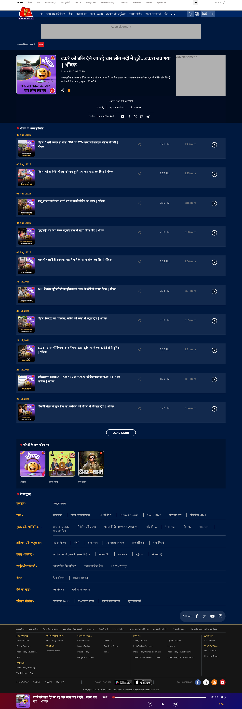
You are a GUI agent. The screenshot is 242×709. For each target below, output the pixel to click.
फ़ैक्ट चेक (170, 527)
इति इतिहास (138, 543)
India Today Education (26, 651)
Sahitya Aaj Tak (140, 640)
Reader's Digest (111, 646)
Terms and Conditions (139, 628)
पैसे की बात (82, 14)
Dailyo (36, 682)
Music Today (83, 651)
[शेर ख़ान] (91, 463)
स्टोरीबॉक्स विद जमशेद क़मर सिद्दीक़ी (71, 554)
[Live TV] (204, 13)
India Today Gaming (25, 667)
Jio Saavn (136, 107)
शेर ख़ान (82, 482)
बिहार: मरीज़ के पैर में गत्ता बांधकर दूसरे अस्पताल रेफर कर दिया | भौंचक (75, 172)
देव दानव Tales (61, 601)
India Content (210, 650)
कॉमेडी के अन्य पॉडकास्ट (36, 444)
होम (41, 14)
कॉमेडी (32, 44)
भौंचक (41, 44)
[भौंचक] (32, 463)
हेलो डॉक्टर (59, 578)
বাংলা (38, 2)
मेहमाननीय (104, 554)
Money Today (83, 646)
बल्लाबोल (57, 515)
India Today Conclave (143, 646)
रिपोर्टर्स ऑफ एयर (87, 527)
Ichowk (48, 682)
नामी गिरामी (158, 543)
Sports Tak (161, 2)
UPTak (149, 2)
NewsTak (137, 2)
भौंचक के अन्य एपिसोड (31, 128)
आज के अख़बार (61, 527)
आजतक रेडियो (22, 44)
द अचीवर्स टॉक (86, 601)
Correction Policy (160, 628)
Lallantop (124, 2)
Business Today (107, 2)
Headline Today (211, 656)
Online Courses (23, 646)
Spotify (100, 107)
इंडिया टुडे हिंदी (65, 2)
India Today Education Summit (181, 657)
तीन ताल (53, 482)
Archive (60, 682)
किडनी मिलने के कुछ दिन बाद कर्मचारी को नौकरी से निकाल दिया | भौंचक (76, 406)
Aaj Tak (19, 2)
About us (20, 628)
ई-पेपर (30, 2)
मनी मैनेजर (58, 589)
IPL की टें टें (104, 515)
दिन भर (187, 527)
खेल (166, 14)
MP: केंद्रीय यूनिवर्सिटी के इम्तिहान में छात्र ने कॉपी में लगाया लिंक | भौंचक (77, 289)
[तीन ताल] (62, 463)
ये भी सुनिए (25, 494)
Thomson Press (53, 650)
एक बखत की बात (115, 543)
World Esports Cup (24, 673)
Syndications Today (150, 689)
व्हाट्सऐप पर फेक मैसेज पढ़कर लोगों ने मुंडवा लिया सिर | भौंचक (71, 230)
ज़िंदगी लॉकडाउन (111, 601)
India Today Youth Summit (179, 651)
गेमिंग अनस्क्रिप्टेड (80, 515)
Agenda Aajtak (174, 640)
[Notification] (190, 14)
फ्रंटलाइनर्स (134, 601)
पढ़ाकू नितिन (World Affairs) (121, 527)
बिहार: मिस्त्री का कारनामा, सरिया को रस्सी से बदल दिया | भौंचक (72, 318)
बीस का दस (175, 515)
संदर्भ (76, 543)
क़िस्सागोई (157, 554)
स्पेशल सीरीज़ (135, 14)
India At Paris (129, 515)
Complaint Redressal (72, 628)
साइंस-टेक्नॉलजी (153, 14)
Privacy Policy (118, 628)
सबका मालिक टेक (93, 566)
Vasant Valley (22, 640)
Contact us (34, 628)
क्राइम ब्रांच (59, 503)
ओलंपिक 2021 (198, 515)
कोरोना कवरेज (80, 578)
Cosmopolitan (83, 640)
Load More (121, 433)
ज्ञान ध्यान (93, 543)
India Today (50, 2)
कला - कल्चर (96, 14)
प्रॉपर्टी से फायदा (81, 589)
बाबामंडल (122, 554)
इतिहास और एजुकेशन (116, 14)
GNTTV (78, 2)
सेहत (71, 14)
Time (106, 651)
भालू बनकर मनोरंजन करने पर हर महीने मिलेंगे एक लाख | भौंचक (71, 201)
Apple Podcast (117, 107)
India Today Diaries (54, 640)
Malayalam (91, 2)
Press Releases (180, 628)
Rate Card (103, 628)
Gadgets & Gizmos (85, 657)
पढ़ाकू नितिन (59, 543)
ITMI (18, 657)
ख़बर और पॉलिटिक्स (55, 14)
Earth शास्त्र (119, 566)
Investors (90, 628)
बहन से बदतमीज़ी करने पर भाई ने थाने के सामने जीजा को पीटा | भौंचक (75, 260)
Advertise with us (50, 628)
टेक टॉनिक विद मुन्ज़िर (64, 566)
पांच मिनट (152, 527)
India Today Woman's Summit (147, 651)
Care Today (209, 640)
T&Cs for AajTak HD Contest (204, 628)
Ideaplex (171, 646)
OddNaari (108, 640)
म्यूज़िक (139, 554)
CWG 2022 (154, 515)
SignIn (218, 2)
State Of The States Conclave (146, 657)
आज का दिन (59, 531)
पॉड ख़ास (204, 527)
